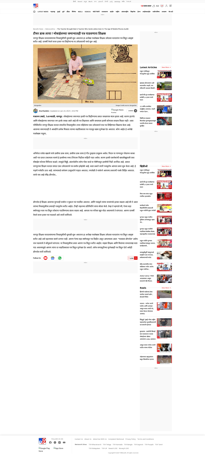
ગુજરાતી (100, 1)
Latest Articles (148, 67)
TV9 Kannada (117, 444)
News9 (80, 1)
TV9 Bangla (128, 444)
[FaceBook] (50, 442)
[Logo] (35, 6)
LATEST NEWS (43, 11)
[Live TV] (161, 5)
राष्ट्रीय (117, 11)
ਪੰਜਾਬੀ (106, 1)
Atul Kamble (44, 111)
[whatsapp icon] (59, 258)
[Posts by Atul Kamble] (35, 110)
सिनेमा (74, 11)
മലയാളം (117, 1)
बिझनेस (132, 11)
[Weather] (154, 6)
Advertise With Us (100, 439)
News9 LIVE (112, 448)
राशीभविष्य (156, 11)
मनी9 (123, 1)
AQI (157, 6)
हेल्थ (139, 11)
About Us (87, 439)
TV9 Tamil (159, 444)
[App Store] (60, 449)
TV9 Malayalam (94, 448)
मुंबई (58, 11)
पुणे (63, 11)
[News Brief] (146, 6)
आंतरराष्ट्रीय (124, 11)
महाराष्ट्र (53, 11)
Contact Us (79, 439)
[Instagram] (59, 442)
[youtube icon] (45, 258)
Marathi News (38, 29)
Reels (80, 11)
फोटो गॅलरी (96, 11)
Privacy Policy (130, 439)
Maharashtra (50, 29)
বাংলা (95, 1)
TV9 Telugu (107, 444)
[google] (118, 110)
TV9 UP (104, 448)
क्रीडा (68, 11)
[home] (34, 11)
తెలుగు (90, 1)
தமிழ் (111, 1)
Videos (88, 11)
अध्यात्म (164, 11)
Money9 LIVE (124, 448)
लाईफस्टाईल (146, 11)
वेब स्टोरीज (172, 11)
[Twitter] (55, 442)
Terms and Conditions (145, 439)
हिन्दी (74, 1)
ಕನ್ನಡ (85, 1)
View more (165, 67)
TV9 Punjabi (149, 444)
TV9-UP (128, 1)
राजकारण (105, 11)
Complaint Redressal (116, 439)
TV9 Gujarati (138, 444)
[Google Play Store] (45, 449)
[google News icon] (52, 258)
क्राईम (112, 11)
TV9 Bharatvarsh (95, 444)
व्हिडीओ (144, 166)
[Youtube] (64, 442)
